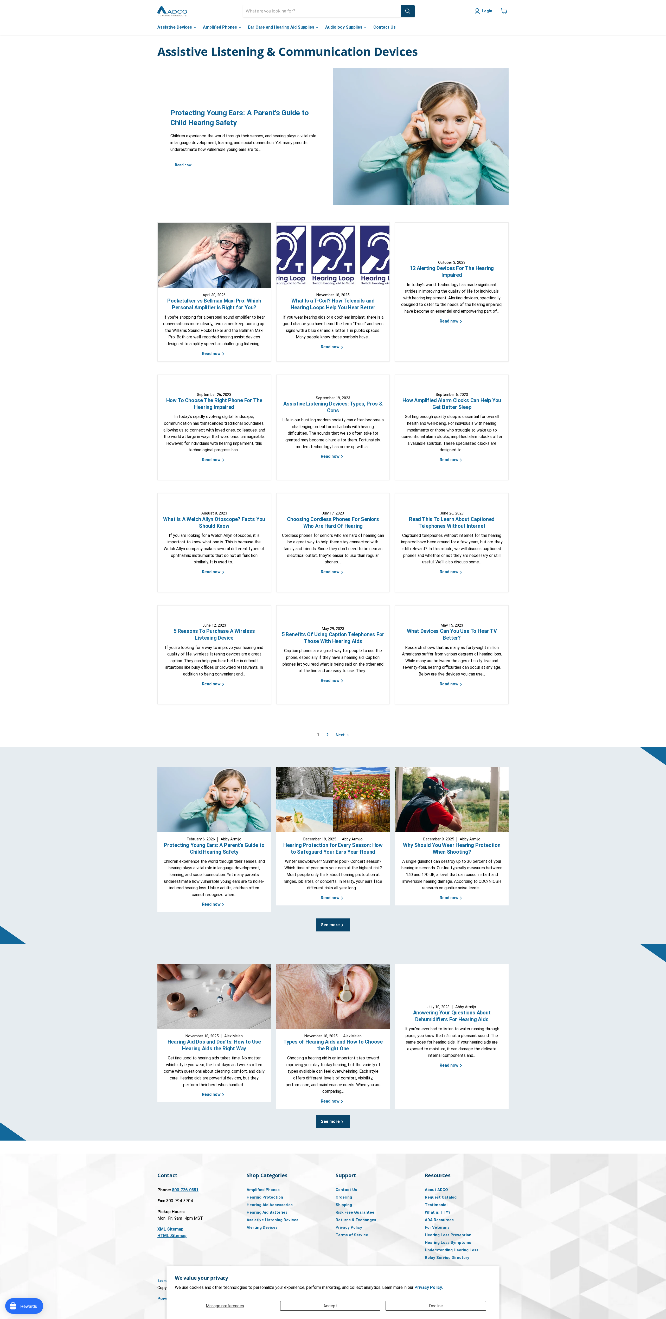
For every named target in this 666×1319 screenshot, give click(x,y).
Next (341, 734)
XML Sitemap (170, 1229)
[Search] (408, 11)
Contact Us (384, 27)
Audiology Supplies (344, 27)
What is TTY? (437, 1212)
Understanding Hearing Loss (451, 1250)
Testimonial (436, 1204)
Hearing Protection (265, 1197)
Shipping (344, 1204)
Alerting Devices (262, 1227)
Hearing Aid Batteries (267, 1212)
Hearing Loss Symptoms (448, 1242)
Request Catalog (441, 1197)
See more (331, 924)
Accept (330, 1305)
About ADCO (436, 1189)
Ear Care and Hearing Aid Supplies (281, 27)
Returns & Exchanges (356, 1220)
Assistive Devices (175, 27)
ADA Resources (439, 1220)
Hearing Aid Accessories (270, 1204)
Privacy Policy (349, 1227)
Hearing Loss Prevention (448, 1235)
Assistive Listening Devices (272, 1220)
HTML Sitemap (172, 1235)
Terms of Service (352, 1235)
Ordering (344, 1197)
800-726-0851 (185, 1189)
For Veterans (437, 1227)
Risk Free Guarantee (355, 1212)
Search (163, 1281)
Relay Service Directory (447, 1257)
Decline (436, 1305)
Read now (183, 165)
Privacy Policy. (428, 1287)
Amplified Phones (220, 27)
